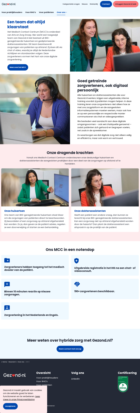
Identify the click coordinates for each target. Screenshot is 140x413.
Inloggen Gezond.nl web (125, 4)
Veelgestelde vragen (71, 4)
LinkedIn (73, 378)
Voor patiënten (46, 12)
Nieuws (85, 4)
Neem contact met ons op (70, 349)
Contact (106, 4)
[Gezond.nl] (9, 4)
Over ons (61, 12)
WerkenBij (94, 4)
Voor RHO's (30, 12)
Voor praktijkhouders (12, 12)
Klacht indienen (49, 406)
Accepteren (10, 406)
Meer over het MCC (18, 67)
